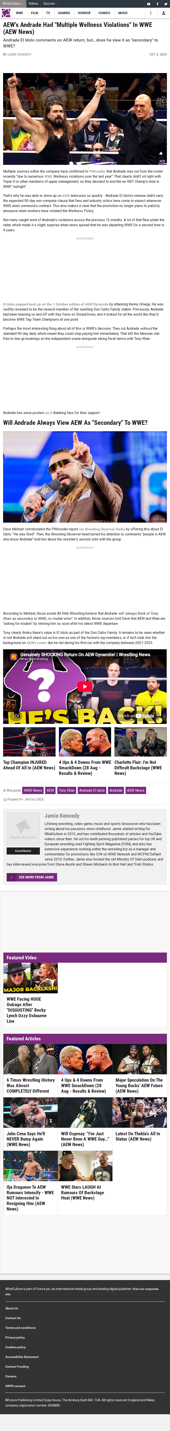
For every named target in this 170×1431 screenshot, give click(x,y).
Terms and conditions (20, 1327)
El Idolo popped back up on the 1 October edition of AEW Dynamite (55, 304)
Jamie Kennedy (19, 54)
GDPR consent (15, 1386)
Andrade (116, 790)
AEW (66, 196)
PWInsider (97, 171)
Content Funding (17, 1366)
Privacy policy (15, 1337)
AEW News (135, 790)
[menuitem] (13, 4)
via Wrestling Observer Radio (102, 529)
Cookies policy (15, 1347)
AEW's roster (37, 643)
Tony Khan (67, 790)
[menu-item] (19, 13)
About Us (11, 1308)
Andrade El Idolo (92, 790)
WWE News (33, 790)
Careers (10, 1376)
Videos (33, 4)
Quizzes (49, 4)
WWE (48, 176)
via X (48, 413)
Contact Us (13, 1318)
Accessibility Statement (22, 1357)
